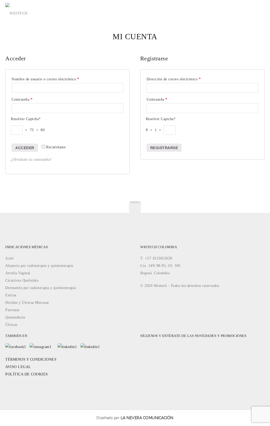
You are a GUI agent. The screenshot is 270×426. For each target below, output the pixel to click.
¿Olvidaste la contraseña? (31, 159)
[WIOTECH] (16, 10)
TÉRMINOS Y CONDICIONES (30, 359)
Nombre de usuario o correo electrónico (45, 79)
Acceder (24, 148)
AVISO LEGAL (18, 367)
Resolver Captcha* (26, 119)
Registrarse (164, 148)
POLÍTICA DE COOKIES (26, 374)
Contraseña (22, 99)
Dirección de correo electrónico (174, 79)
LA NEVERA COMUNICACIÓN (147, 418)
